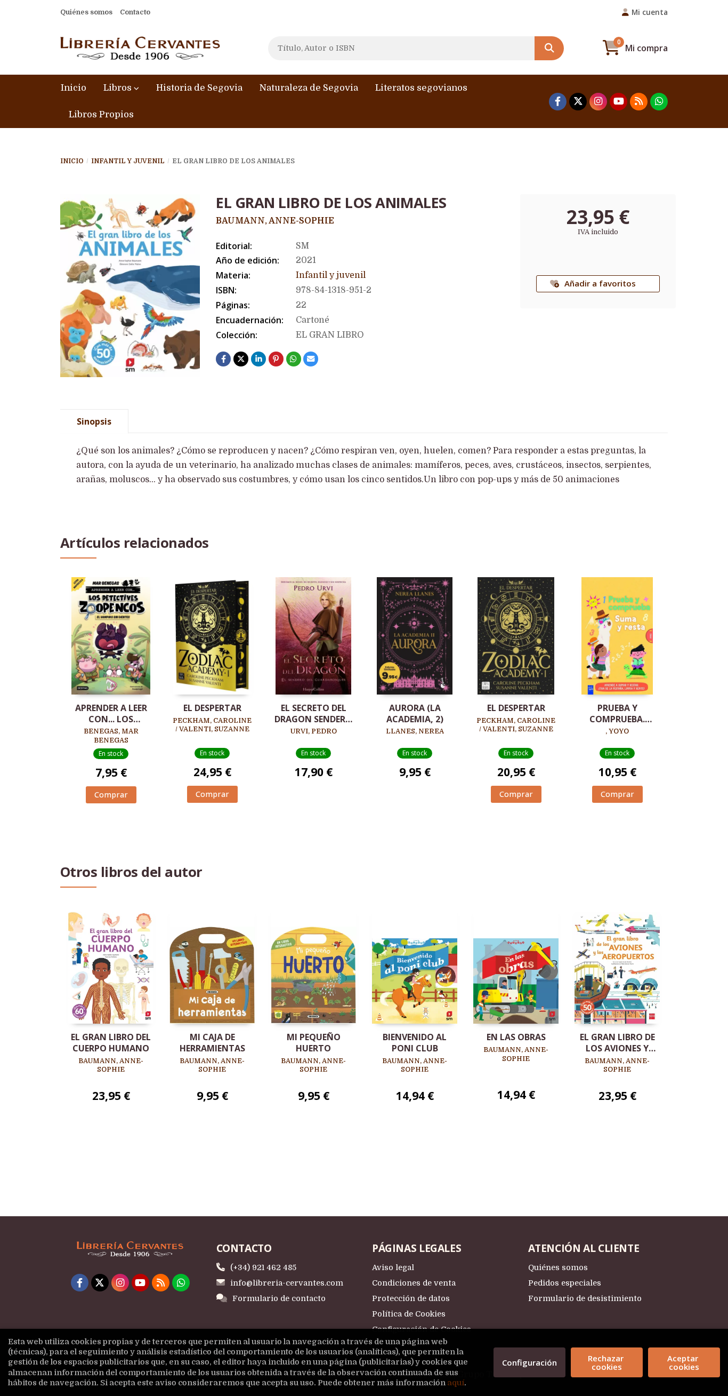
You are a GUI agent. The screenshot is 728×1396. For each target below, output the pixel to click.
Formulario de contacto (279, 1298)
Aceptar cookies (683, 1362)
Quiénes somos (86, 12)
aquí (455, 1382)
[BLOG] (639, 101)
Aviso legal (393, 1267)
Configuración (529, 1362)
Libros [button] (118, 88)
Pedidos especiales (564, 1283)
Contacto (135, 12)
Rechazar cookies (607, 1362)
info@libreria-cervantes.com (286, 1283)
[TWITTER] (578, 101)
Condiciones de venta (414, 1283)
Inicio (72, 161)
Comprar (111, 794)
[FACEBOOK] (558, 101)
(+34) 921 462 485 (263, 1267)
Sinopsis (94, 421)
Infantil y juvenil (128, 161)
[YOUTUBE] (618, 101)
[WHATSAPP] (659, 101)
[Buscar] (549, 48)
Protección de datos (411, 1298)
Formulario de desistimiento (585, 1298)
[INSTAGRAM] (598, 101)
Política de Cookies (409, 1314)
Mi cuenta (650, 12)
